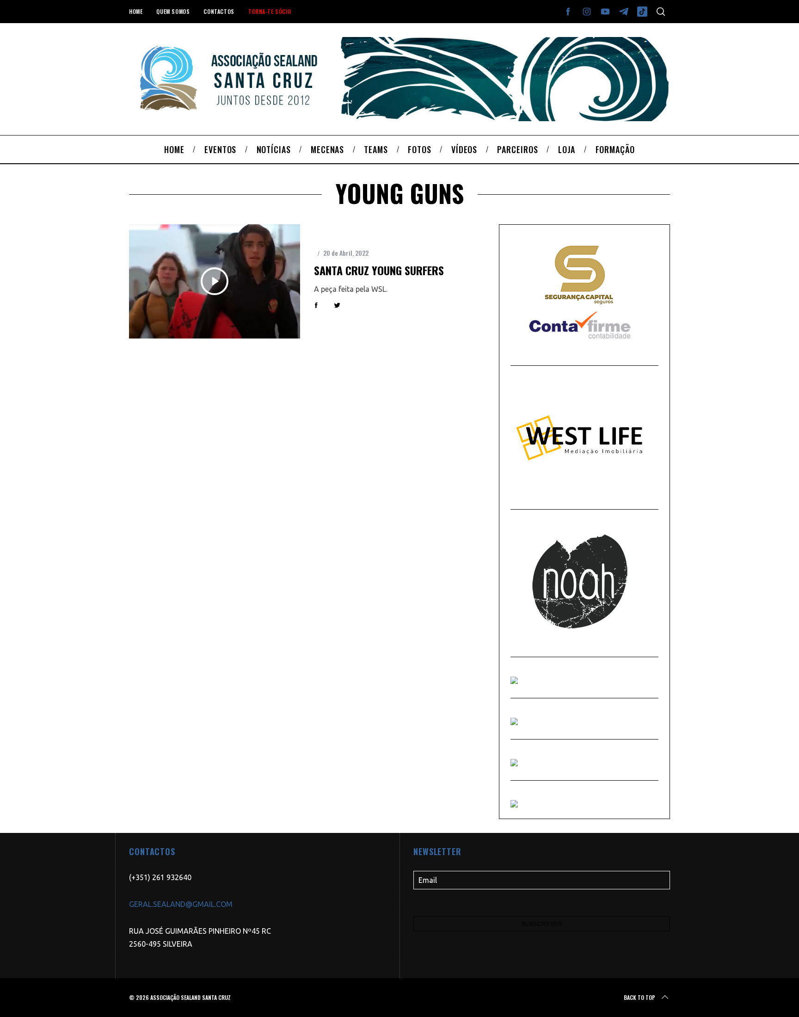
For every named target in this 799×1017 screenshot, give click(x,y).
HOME (135, 11)
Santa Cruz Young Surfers (379, 270)
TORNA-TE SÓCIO (269, 11)
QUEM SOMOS (173, 11)
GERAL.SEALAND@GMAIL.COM (181, 904)
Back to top (639, 997)
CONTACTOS (218, 11)
